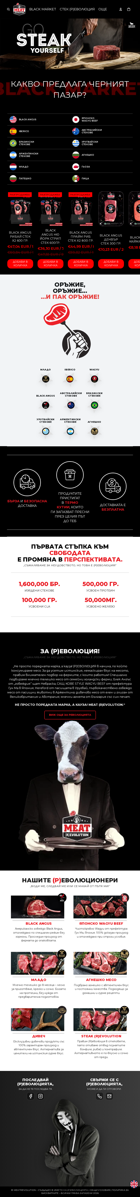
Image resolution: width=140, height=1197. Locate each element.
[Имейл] (109, 1096)
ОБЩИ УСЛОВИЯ (100, 1190)
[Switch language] (134, 1184)
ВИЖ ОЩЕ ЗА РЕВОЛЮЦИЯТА (70, 714)
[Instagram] (40, 1096)
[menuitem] (103, 9)
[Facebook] (30, 1096)
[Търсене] (8, 9)
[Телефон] (99, 1096)
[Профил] (121, 9)
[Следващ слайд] (129, 114)
